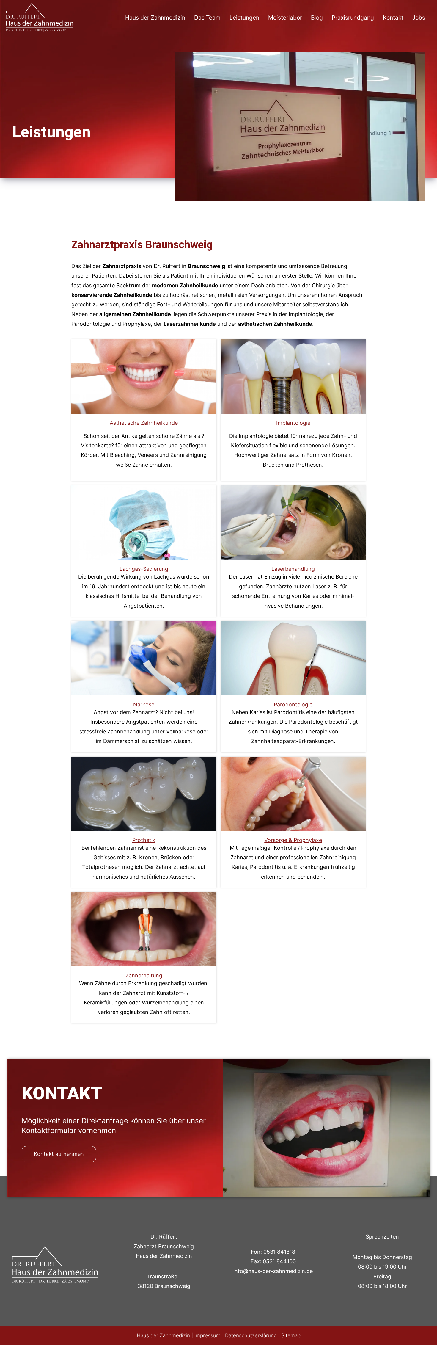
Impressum (207, 1335)
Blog (317, 17)
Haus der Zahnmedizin (155, 17)
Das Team (207, 17)
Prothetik (143, 793)
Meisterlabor (285, 17)
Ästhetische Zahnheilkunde (144, 376)
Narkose (144, 658)
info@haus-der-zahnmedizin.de (273, 1271)
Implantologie (293, 376)
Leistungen (244, 17)
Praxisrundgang (353, 17)
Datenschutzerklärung (251, 1335)
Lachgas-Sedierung (144, 522)
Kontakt (393, 17)
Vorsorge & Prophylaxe (293, 793)
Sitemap (291, 1335)
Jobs (418, 17)
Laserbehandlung (293, 522)
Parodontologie (293, 658)
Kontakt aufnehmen (59, 1154)
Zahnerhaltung (144, 929)
